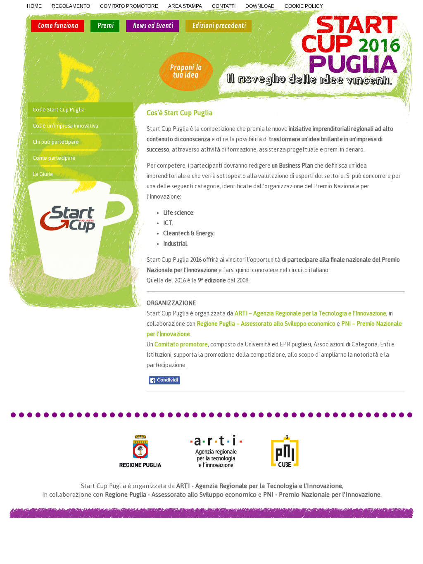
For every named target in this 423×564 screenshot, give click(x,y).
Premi (105, 26)
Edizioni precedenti (219, 26)
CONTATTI (223, 6)
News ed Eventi (153, 26)
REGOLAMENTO (71, 6)
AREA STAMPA (185, 6)
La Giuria (43, 174)
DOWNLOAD (260, 6)
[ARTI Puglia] (216, 451)
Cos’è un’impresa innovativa (65, 126)
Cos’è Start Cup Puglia (59, 110)
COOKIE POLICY (304, 6)
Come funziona (58, 26)
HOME (34, 6)
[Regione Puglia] (138, 451)
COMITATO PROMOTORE (129, 6)
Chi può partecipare (56, 142)
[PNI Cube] (287, 451)
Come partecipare (54, 158)
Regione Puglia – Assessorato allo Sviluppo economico (266, 323)
